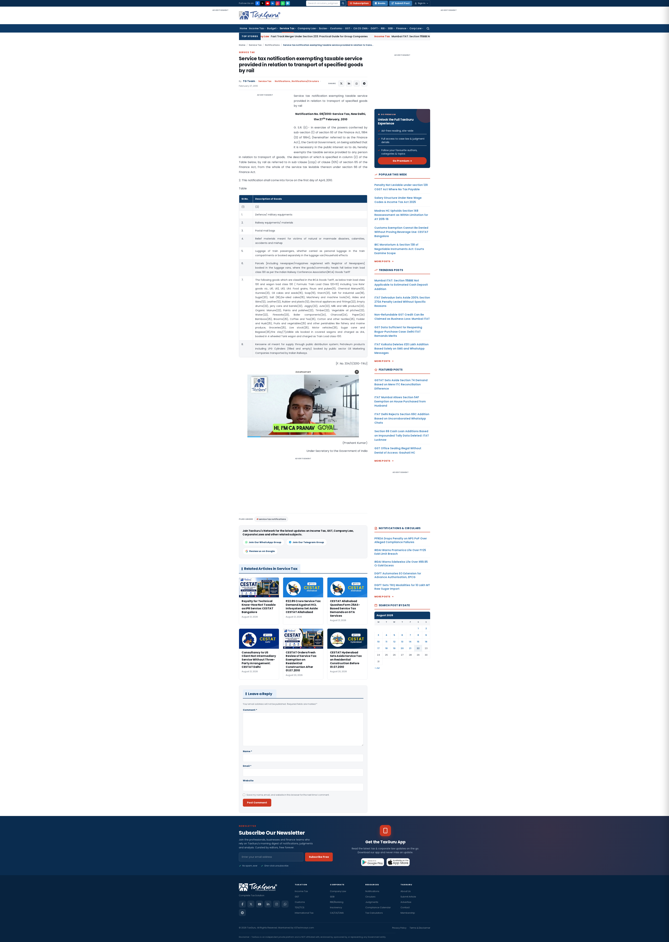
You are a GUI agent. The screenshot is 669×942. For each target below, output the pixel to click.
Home (243, 28)
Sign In (421, 3)
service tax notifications (272, 519)
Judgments (371, 902)
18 (386, 648)
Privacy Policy (399, 927)
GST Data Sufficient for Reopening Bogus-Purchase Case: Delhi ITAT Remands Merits (398, 331)
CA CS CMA (360, 28)
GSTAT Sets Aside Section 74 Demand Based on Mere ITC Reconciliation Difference (401, 384)
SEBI (390, 28)
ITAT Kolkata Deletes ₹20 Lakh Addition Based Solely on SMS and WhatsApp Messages (401, 349)
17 (378, 648)
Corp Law (415, 28)
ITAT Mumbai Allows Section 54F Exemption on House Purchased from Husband (400, 401)
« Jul (377, 667)
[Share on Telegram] (364, 83)
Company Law (307, 28)
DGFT (374, 28)
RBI (383, 28)
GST (347, 28)
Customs (336, 28)
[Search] (343, 3)
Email (247, 766)
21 (410, 648)
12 (394, 641)
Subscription (361, 3)
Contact (405, 907)
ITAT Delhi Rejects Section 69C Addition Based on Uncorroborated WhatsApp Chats (401, 418)
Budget (271, 28)
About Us (406, 891)
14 (410, 641)
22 (418, 648)
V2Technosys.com (304, 927)
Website (248, 780)
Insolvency (336, 907)
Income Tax (256, 28)
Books (381, 3)
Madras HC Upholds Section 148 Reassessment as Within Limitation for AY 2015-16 (401, 215)
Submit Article (408, 896)
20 (402, 648)
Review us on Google (262, 551)
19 (394, 648)
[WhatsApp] (283, 3)
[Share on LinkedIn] (349, 83)
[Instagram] (278, 3)
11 (386, 641)
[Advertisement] (220, 64)
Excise (323, 28)
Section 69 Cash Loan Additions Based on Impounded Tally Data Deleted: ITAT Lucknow (401, 435)
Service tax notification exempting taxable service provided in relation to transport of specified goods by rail (301, 64)
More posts (382, 261)
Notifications (272, 45)
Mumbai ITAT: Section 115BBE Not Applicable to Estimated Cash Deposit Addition (351, 36)
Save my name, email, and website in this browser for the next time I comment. (288, 794)
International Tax (304, 912)
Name (247, 751)
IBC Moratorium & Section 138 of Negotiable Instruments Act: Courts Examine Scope (399, 249)
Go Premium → (402, 161)
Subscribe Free (319, 857)
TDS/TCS (299, 907)
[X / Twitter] (262, 3)
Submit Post (402, 3)
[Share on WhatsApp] (356, 83)
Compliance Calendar (378, 907)
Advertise (406, 902)
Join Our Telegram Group (308, 542)
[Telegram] (288, 3)
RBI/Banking (336, 902)
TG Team (249, 81)
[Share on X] (341, 83)
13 (402, 641)
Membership (408, 912)
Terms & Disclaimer (420, 927)
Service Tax (287, 28)
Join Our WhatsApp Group (265, 542)
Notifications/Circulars (305, 81)
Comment (250, 710)
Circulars (370, 896)
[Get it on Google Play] (373, 862)
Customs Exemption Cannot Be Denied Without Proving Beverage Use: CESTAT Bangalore (401, 232)
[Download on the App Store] (398, 862)
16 (426, 641)
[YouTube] (268, 3)
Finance (401, 28)
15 (418, 641)
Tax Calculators (374, 912)
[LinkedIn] (273, 3)
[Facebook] (257, 3)
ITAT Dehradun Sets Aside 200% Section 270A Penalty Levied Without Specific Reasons (402, 302)
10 (378, 641)
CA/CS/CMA (337, 912)
